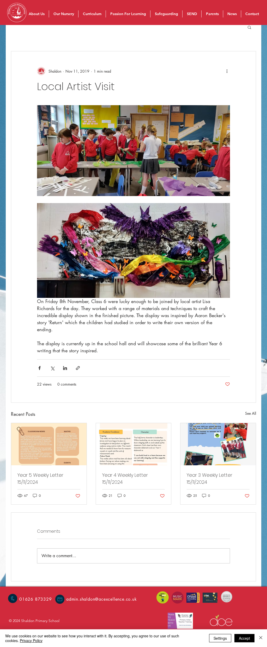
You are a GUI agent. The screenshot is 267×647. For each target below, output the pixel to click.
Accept (244, 638)
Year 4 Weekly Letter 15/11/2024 (125, 478)
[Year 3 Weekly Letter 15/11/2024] (218, 444)
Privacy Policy (31, 640)
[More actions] (227, 71)
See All (250, 413)
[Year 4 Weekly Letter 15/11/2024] (133, 444)
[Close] (261, 638)
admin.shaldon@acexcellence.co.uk (101, 599)
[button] (249, 27)
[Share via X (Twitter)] (52, 368)
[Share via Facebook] (39, 368)
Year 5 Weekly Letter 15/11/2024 (40, 478)
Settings (220, 638)
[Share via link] (77, 368)
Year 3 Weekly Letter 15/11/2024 (209, 478)
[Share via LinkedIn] (65, 368)
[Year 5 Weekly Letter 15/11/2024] (49, 444)
